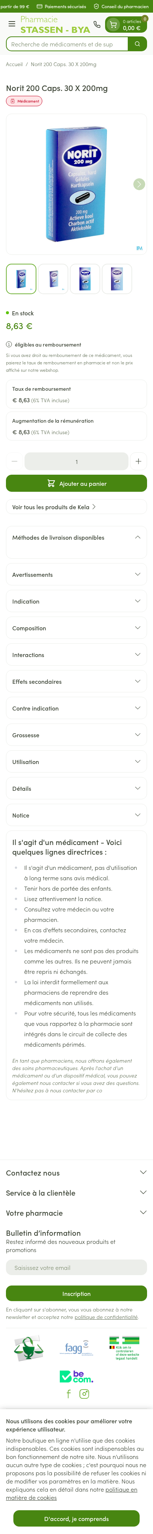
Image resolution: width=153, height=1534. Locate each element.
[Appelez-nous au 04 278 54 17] (97, 24)
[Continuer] (139, 184)
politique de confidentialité (106, 1316)
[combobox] (67, 43)
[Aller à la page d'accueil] (55, 24)
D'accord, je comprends (76, 1518)
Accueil (14, 64)
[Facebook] (68, 1394)
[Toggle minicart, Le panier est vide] (113, 24)
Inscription (76, 1293)
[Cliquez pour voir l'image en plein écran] (76, 184)
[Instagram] (84, 1394)
